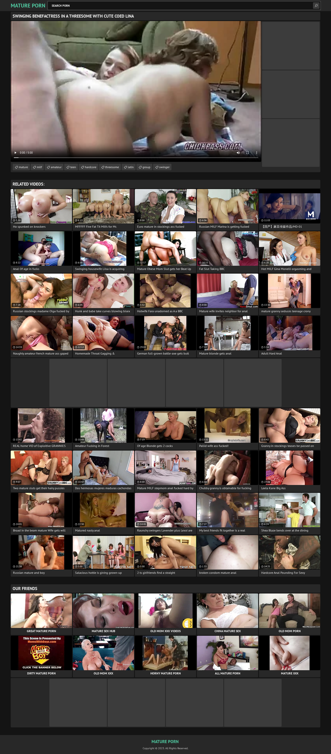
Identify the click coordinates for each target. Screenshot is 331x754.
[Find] (316, 5)
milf (39, 167)
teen (73, 167)
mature (23, 167)
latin (131, 167)
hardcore (90, 167)
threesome (112, 167)
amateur (56, 167)
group (146, 167)
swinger (164, 167)
